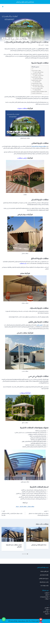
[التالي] (4, 540)
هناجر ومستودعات (44, 596)
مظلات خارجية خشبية (36, 70)
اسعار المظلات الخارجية (37, 93)
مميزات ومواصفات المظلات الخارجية (39, 91)
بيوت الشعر (45, 611)
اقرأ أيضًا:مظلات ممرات (38, 72)
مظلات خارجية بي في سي (37, 88)
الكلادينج (46, 607)
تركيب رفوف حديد (44, 585)
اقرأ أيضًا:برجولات (37, 89)
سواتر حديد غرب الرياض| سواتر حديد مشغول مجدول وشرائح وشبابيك (38, 513)
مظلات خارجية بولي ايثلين (37, 85)
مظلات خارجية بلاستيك (37, 83)
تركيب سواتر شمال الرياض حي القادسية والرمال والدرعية (12, 513)
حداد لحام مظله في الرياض (38, 545)
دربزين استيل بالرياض (43, 578)
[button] (4, 619)
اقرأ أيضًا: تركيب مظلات (38, 75)
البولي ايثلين (40, 325)
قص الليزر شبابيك (44, 571)
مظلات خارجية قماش (36, 73)
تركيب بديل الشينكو (44, 582)
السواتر (46, 594)
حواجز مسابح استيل (44, 574)
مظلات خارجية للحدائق (36, 80)
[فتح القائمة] (3, 7)
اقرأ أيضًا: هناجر (37, 81)
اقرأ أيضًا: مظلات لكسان (39, 86)
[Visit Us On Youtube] (41, 619)
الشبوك (46, 613)
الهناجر (47, 609)
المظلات (47, 39)
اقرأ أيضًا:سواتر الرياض (38, 78)
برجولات (46, 598)
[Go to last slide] (46, 540)
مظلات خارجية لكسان (36, 76)
